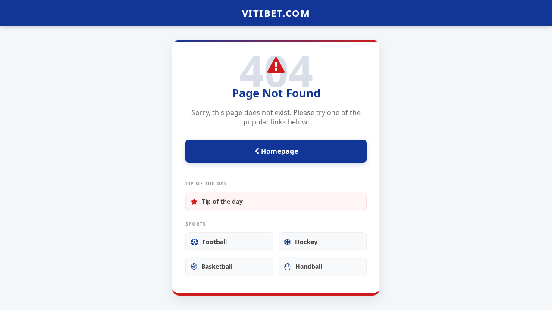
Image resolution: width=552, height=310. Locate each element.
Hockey (306, 242)
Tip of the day (222, 201)
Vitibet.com (276, 12)
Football (214, 242)
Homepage (278, 151)
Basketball (216, 266)
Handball (308, 266)
